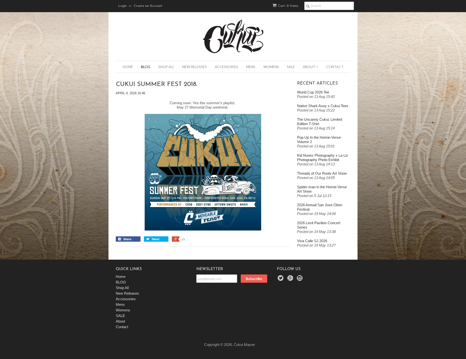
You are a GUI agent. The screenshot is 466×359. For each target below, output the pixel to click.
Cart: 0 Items (288, 6)
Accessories (226, 67)
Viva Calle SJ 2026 (312, 241)
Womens (271, 67)
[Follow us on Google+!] (291, 279)
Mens (250, 67)
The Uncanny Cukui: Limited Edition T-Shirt (319, 121)
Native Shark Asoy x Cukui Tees (322, 106)
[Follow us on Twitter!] (281, 279)
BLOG (145, 67)
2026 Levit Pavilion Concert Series (318, 225)
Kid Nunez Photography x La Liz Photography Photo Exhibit (322, 157)
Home (128, 67)
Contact (334, 67)
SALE (291, 67)
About (309, 67)
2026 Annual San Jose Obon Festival (319, 207)
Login (122, 6)
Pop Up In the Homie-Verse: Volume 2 (319, 139)
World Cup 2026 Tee (313, 92)
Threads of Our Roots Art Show (322, 173)
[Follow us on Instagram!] (300, 279)
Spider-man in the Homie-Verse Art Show (322, 189)
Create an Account (148, 6)
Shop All (166, 67)
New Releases (194, 67)
